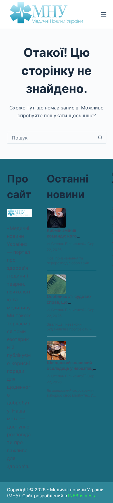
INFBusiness (81, 495)
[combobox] (51, 138)
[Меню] (103, 14)
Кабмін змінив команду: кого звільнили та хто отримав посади (64, 239)
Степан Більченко (67, 243)
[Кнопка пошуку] (100, 137)
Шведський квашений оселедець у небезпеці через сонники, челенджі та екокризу (70, 371)
